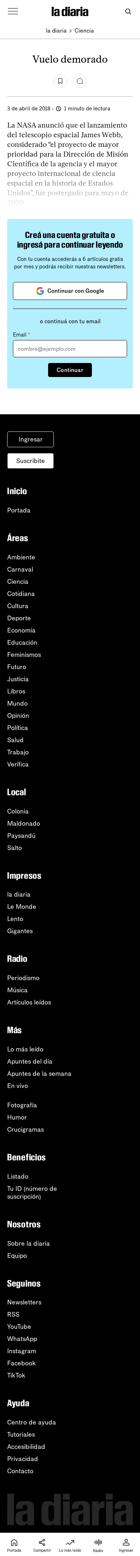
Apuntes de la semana (39, 1074)
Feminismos (24, 655)
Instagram (21, 1351)
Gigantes (20, 931)
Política (17, 728)
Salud (15, 740)
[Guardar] (60, 81)
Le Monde (21, 907)
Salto (14, 848)
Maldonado (23, 823)
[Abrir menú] (13, 11)
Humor (17, 1117)
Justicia (18, 679)
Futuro (16, 667)
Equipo (17, 1256)
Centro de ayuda (31, 1422)
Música (17, 990)
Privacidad (22, 1459)
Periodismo (23, 978)
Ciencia (84, 30)
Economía (21, 630)
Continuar (70, 370)
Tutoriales (21, 1434)
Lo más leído (25, 1049)
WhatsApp (22, 1339)
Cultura (17, 606)
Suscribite (30, 461)
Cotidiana (21, 594)
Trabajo (18, 752)
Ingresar (31, 439)
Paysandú (21, 836)
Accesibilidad (26, 1447)
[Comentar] (80, 81)
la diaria (56, 30)
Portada (19, 510)
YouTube (19, 1327)
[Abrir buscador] (128, 11)
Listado (17, 1176)
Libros (16, 691)
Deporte (19, 618)
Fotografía (22, 1105)
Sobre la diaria (28, 1243)
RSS (13, 1314)
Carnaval (20, 569)
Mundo (17, 703)
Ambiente (21, 557)
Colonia (18, 811)
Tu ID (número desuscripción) (32, 1193)
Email (21, 334)
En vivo (17, 1086)
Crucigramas (25, 1129)
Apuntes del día (29, 1061)
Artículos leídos (29, 1002)
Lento (15, 919)
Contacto (20, 1471)
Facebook (21, 1363)
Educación (22, 642)
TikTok (16, 1375)
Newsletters (24, 1302)
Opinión (18, 716)
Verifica (18, 764)
